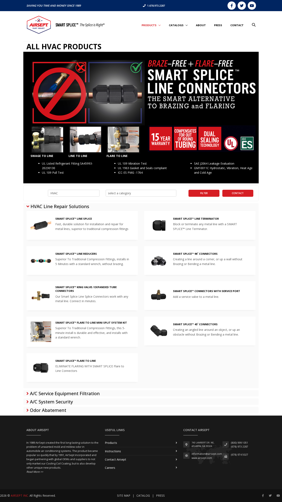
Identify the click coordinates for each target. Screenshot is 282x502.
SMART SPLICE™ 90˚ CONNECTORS (195, 254)
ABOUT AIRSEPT (37, 430)
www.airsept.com (202, 458)
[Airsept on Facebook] (231, 5)
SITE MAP (123, 495)
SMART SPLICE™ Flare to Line (75, 361)
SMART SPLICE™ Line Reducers (76, 254)
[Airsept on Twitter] (242, 5)
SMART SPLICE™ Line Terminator (196, 218)
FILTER (204, 193)
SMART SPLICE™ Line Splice (73, 218)
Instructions (113, 451)
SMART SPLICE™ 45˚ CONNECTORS (195, 324)
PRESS (218, 25)
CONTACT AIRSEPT (196, 430)
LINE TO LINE (78, 156)
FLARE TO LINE (117, 156)
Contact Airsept (115, 459)
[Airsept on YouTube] (252, 5)
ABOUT (201, 25)
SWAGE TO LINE (42, 156)
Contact (238, 193)
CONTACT (237, 25)
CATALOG (143, 495)
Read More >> (34, 472)
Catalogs (176, 25)
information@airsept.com (207, 454)
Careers (110, 468)
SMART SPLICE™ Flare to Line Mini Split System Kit (91, 322)
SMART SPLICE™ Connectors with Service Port (206, 291)
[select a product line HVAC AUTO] (74, 193)
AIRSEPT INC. (20, 495)
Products (149, 25)
